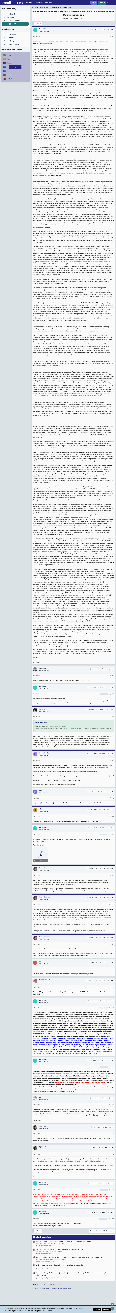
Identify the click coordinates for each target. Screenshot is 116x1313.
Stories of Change (13, 20)
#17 (113, 1134)
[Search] (113, 3)
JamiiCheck (11, 14)
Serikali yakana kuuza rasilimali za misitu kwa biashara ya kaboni (59, 1249)
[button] (108, 3)
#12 (113, 969)
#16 (113, 1105)
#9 (113, 875)
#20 (112, 1219)
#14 (112, 1007)
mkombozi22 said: (40, 722)
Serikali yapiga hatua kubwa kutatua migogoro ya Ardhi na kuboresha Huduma (64, 1241)
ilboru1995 (68, 18)
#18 (113, 1154)
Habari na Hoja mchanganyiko (45, 1245)
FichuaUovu (11, 17)
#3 (113, 694)
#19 (113, 1190)
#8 (113, 834)
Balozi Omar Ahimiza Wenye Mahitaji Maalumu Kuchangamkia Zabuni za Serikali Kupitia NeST (69, 1257)
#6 (113, 798)
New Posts (48, 3)
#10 (112, 904)
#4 (113, 716)
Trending (38, 3)
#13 (113, 987)
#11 (113, 944)
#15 (113, 1067)
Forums (29, 3)
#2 (113, 676)
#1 (113, 36)
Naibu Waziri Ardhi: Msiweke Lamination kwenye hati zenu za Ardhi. (59, 1265)
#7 (113, 816)
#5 (113, 760)
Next (38, 23)
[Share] (110, 36)
